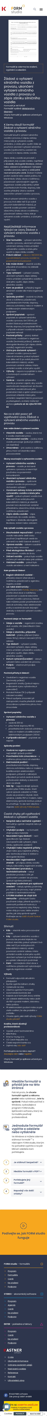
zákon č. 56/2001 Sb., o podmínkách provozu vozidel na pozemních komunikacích (24, 258)
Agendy (11, 1305)
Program (12, 1271)
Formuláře (13, 1275)
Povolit (20, 1413)
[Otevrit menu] (41, 9)
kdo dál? (22, 1045)
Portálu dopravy (30, 589)
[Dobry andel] (21, 1406)
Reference (13, 1372)
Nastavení (35, 1414)
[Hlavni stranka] (4, 9)
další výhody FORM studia (26, 807)
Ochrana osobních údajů (20, 1365)
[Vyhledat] (35, 9)
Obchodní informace (18, 1361)
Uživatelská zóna (16, 1380)
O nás (11, 1357)
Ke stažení (13, 1282)
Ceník (10, 1278)
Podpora (12, 1286)
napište (28, 1054)
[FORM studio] (17, 9)
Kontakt (12, 1376)
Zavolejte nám (11, 1054)
